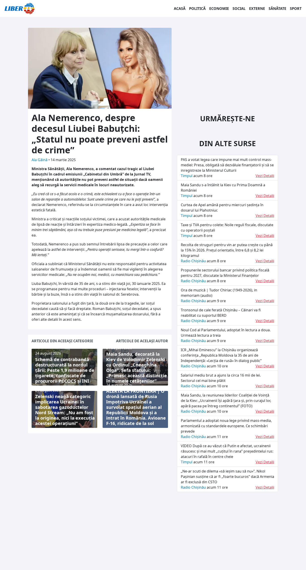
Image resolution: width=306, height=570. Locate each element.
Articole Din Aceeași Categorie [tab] (62, 340)
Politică (197, 8)
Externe (257, 8)
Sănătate (277, 8)
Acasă (179, 8)
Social (239, 8)
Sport (296, 8)
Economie (219, 8)
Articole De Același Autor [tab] (142, 340)
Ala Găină (40, 159)
